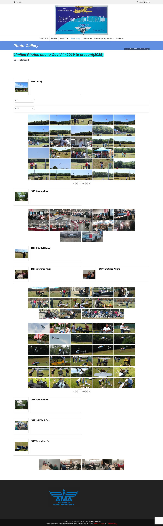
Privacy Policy (112, 524)
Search (141, 2)
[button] (24, 101)
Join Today (19, 2)
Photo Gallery (75, 38)
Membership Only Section (103, 38)
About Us (54, 38)
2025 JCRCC (43, 38)
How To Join (64, 38)
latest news (120, 38)
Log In (148, 2)
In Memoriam (87, 38)
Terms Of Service (99, 524)
